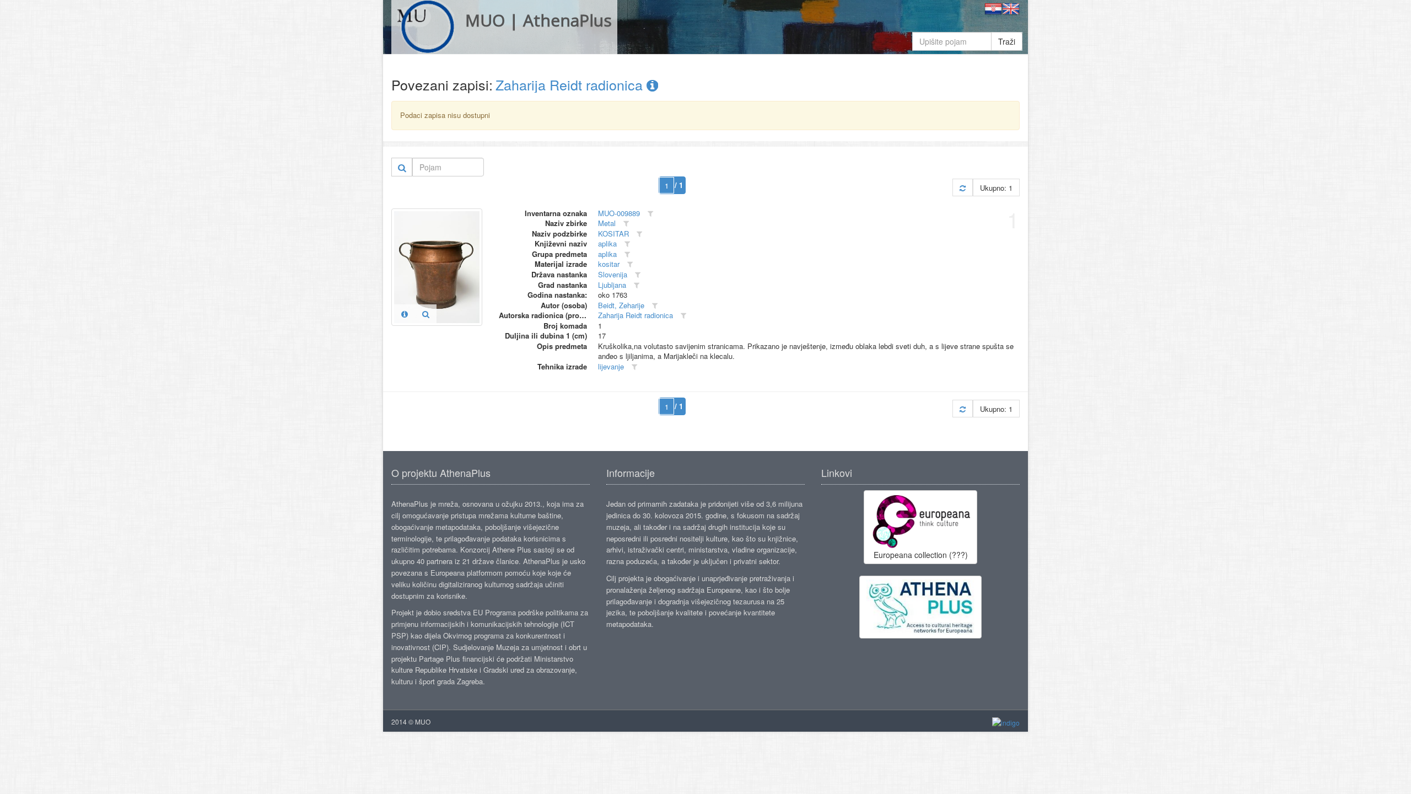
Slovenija (612, 274)
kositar (609, 264)
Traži (1006, 41)
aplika (607, 243)
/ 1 (679, 185)
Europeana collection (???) (921, 554)
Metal (607, 223)
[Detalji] (404, 313)
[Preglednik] (426, 313)
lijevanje (611, 366)
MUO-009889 (619, 213)
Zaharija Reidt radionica (571, 84)
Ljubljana (612, 285)
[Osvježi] (962, 188)
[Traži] (402, 167)
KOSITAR (613, 233)
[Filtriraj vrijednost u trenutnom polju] (650, 213)
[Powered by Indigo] (1006, 722)
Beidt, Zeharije (621, 305)
